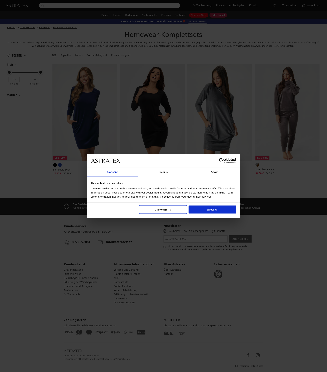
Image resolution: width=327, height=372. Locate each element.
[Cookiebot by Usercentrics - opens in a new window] (221, 160)
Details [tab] (163, 171)
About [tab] (214, 171)
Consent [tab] (112, 171)
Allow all (212, 209)
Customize (161, 209)
